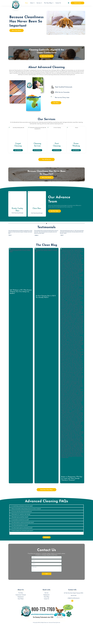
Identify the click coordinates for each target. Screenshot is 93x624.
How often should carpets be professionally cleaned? (22, 527)
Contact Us (58, 2)
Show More (46, 537)
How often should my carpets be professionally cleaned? (23, 522)
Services (39, 2)
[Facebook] (68, 3)
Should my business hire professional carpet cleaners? (22, 530)
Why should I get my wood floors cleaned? (20, 516)
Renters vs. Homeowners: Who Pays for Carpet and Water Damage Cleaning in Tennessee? (71, 478)
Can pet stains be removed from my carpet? (20, 519)
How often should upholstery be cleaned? (20, 525)
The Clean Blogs (48, 2)
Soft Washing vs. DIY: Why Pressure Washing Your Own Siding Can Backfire (21, 291)
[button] (46, 506)
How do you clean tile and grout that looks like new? (22, 511)
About (31, 2)
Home (26, 2)
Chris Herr (37, 208)
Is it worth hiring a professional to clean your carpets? (22, 506)
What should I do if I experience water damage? (21, 514)
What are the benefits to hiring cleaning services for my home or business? (26, 508)
